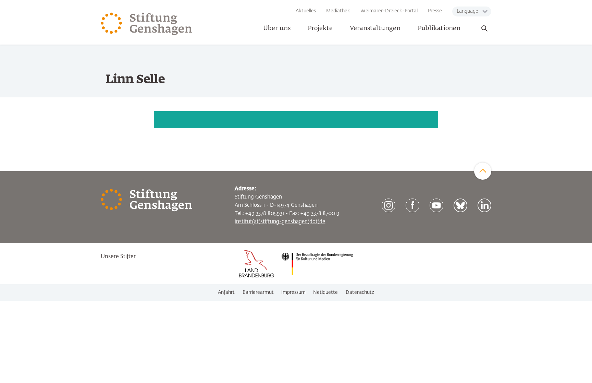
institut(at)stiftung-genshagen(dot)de (280, 221)
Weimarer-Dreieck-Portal (389, 11)
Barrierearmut (258, 292)
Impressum (293, 292)
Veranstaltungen (375, 28)
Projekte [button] (320, 28)
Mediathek (338, 11)
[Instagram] (388, 205)
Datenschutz (360, 292)
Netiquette (325, 292)
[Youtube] (436, 205)
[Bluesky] (460, 205)
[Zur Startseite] (147, 24)
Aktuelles (306, 11)
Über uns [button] (277, 28)
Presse (435, 11)
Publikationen (439, 28)
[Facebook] (412, 205)
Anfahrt (226, 292)
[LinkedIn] (484, 205)
